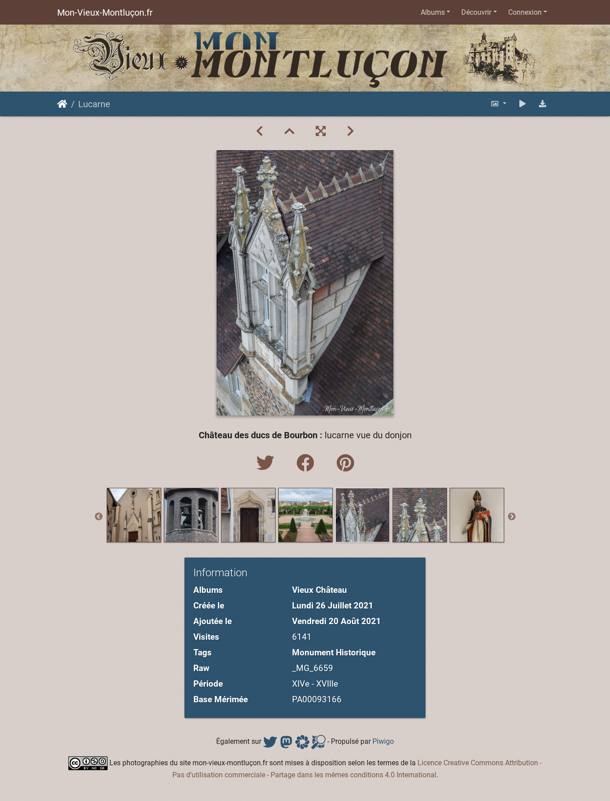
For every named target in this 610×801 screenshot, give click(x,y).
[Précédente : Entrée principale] (259, 131)
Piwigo (383, 742)
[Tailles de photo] (498, 104)
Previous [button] (98, 516)
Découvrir (476, 12)
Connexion (525, 12)
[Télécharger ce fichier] (542, 104)
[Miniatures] (289, 131)
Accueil (62, 104)
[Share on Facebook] (308, 463)
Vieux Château (319, 590)
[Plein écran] (320, 131)
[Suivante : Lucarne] (350, 131)
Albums (433, 12)
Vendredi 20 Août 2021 (336, 621)
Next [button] (511, 516)
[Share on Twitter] (267, 463)
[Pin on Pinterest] (345, 463)
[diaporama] (522, 104)
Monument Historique (334, 652)
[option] (134, 515)
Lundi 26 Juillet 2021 (332, 605)
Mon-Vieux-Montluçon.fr (105, 12)
